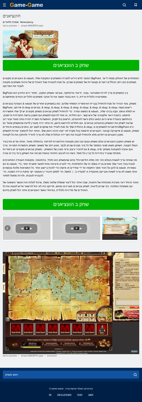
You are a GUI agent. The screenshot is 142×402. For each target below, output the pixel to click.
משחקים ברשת (64, 394)
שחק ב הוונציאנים (71, 65)
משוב (90, 394)
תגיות (79, 394)
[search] (135, 375)
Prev (8, 228)
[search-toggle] (124, 4)
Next (134, 228)
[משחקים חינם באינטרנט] (26, 5)
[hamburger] (4, 5)
